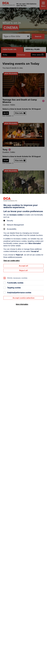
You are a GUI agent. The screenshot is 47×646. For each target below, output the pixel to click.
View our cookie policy (11, 260)
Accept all (23, 266)
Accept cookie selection (23, 298)
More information (22, 304)
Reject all (23, 270)
